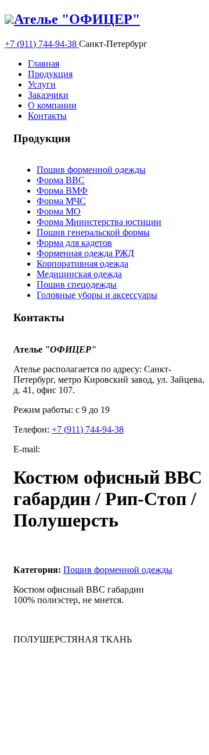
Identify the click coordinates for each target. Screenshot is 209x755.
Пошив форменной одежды (91, 170)
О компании (52, 105)
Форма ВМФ (62, 190)
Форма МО (59, 211)
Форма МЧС (61, 201)
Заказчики (48, 95)
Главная (43, 63)
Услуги (42, 84)
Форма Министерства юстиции (99, 222)
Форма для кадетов (74, 243)
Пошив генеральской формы (93, 232)
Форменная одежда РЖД (85, 253)
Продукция (50, 74)
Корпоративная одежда (82, 263)
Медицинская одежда (79, 274)
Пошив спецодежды (77, 284)
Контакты (47, 116)
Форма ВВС (61, 180)
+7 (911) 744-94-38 (42, 44)
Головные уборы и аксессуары (97, 295)
